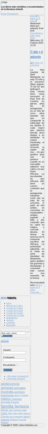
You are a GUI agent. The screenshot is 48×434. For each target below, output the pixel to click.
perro (27, 416)
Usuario (7, 350)
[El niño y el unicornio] (37, 65)
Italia (24, 410)
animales (20, 388)
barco (18, 395)
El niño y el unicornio (36, 54)
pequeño (19, 416)
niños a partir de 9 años (36, 287)
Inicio (32, 16)
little (10, 413)
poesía (5, 419)
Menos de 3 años (14, 306)
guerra (18, 410)
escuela (6, 402)
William (4, 422)
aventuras (8, 395)
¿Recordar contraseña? (17, 376)
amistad (7, 388)
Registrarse (12, 14)
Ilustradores (11, 318)
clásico (6, 399)
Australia (7, 392)
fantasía (22, 406)
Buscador (10, 325)
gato (11, 410)
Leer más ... (35, 292)
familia (8, 406)
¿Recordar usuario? (15, 378)
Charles (25, 395)
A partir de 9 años (35, 18)
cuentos (17, 398)
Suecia (22, 419)
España (15, 402)
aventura (19, 391)
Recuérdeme (9, 365)
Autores (10, 320)
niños (21, 413)
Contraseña (8, 357)
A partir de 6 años (14, 310)
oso (12, 416)
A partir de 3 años (14, 308)
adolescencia (10, 384)
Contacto (10, 323)
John (4, 413)
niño (15, 413)
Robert (14, 419)
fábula (5, 410)
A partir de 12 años (15, 315)
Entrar (4, 14)
